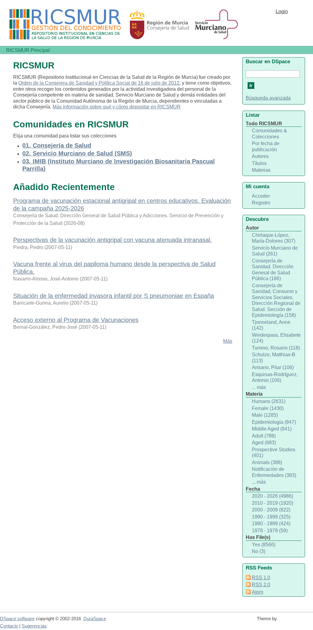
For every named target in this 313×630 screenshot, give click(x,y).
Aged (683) (264, 442)
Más (227, 341)
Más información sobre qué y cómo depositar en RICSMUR (117, 106)
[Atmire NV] (296, 621)
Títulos (259, 163)
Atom (257, 592)
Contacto (9, 626)
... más (259, 387)
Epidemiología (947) (274, 422)
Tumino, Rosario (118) (276, 347)
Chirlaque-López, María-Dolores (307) (273, 238)
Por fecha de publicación (265, 146)
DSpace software (17, 618)
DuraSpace (94, 618)
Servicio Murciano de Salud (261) (275, 251)
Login (282, 11)
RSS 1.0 (261, 577)
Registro (261, 202)
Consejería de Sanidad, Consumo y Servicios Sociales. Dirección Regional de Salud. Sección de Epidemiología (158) (276, 300)
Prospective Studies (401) (273, 452)
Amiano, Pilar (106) (273, 367)
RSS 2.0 (261, 584)
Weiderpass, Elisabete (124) (276, 338)
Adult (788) (264, 435)
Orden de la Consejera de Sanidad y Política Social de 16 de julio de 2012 (98, 83)
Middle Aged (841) (272, 428)
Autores (260, 156)
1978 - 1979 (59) (270, 530)
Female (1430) (268, 408)
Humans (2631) (268, 401)
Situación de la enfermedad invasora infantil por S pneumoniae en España (113, 295)
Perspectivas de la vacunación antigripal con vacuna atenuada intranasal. (112, 239)
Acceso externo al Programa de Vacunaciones (75, 320)
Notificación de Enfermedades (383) (274, 472)
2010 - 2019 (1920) (272, 503)
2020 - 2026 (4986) (272, 496)
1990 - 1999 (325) (271, 516)
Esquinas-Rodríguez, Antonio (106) (275, 377)
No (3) (258, 551)
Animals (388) (267, 462)
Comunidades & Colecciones (269, 133)
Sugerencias (34, 626)
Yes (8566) (263, 544)
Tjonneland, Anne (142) (271, 325)
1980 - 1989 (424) (271, 523)
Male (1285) (265, 415)
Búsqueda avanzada (268, 98)
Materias (261, 170)
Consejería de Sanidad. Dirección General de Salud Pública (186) (272, 269)
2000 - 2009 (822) (271, 509)
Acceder (261, 196)
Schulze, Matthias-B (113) (273, 357)
